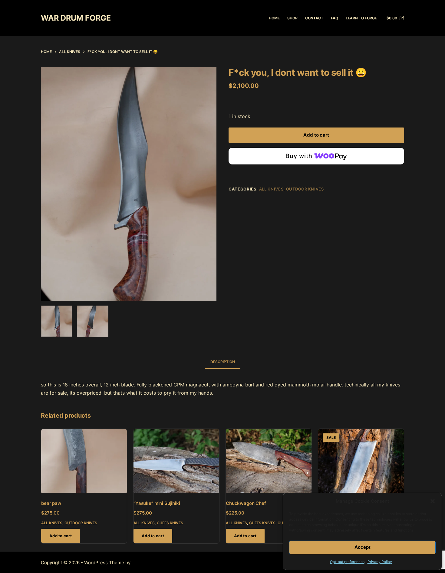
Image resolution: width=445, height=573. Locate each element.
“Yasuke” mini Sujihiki (157, 503)
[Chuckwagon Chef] (269, 461)
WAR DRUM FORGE (76, 17)
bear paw (51, 503)
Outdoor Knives (305, 189)
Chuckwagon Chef (246, 503)
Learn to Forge (361, 18)
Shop (292, 18)
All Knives (271, 189)
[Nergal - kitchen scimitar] (361, 461)
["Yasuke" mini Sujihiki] (176, 461)
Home (274, 18)
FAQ (334, 18)
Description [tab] (222, 361)
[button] (433, 501)
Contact (314, 18)
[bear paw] (84, 461)
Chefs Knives (170, 523)
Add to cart (316, 135)
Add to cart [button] (60, 535)
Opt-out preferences (347, 561)
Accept (362, 547)
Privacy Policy (380, 561)
